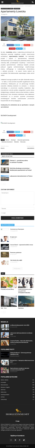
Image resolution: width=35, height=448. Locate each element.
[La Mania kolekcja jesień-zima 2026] (5, 327)
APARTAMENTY (17, 8)
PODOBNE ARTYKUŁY (7, 154)
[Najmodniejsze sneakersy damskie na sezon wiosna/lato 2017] (5, 370)
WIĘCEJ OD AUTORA (7, 156)
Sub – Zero (4, 308)
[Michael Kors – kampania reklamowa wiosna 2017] (5, 362)
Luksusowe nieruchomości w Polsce (21, 176)
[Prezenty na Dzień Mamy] (9, 282)
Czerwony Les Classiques (17, 229)
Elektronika (4, 306)
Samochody (4, 399)
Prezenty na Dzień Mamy (7, 289)
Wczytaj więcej (17, 268)
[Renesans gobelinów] (5, 254)
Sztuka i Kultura (23, 306)
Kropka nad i (13, 237)
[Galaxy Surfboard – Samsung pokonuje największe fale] (5, 355)
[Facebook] (11, 440)
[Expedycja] (26, 301)
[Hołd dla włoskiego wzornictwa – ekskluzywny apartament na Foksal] (5, 170)
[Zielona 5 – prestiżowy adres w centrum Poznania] (5, 162)
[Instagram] (15, 440)
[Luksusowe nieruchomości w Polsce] (5, 178)
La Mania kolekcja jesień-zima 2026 (19, 325)
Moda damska (22, 287)
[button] (32, 2)
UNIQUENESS (30, 148)
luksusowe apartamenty (23, 140)
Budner (7, 140)
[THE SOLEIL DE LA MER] (5, 262)
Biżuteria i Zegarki (5, 387)
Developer (13, 140)
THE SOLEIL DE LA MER (16, 260)
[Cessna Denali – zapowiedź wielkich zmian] (5, 247)
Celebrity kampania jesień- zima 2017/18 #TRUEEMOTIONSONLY (25, 291)
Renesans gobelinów (15, 252)
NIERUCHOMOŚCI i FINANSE (7, 8)
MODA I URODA (4, 380)
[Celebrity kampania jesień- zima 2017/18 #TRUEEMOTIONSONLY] (26, 282)
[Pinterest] (19, 440)
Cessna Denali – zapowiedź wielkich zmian (21, 244)
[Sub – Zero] (9, 301)
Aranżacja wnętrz (5, 394)
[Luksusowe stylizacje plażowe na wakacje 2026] (5, 335)
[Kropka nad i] (5, 239)
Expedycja (21, 308)
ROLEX (2, 148)
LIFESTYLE (3, 287)
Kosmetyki (3, 382)
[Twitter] (24, 440)
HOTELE (3, 397)
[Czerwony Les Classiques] (5, 231)
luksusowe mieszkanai (7, 141)
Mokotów (16, 141)
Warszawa (22, 141)
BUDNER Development (8, 115)
